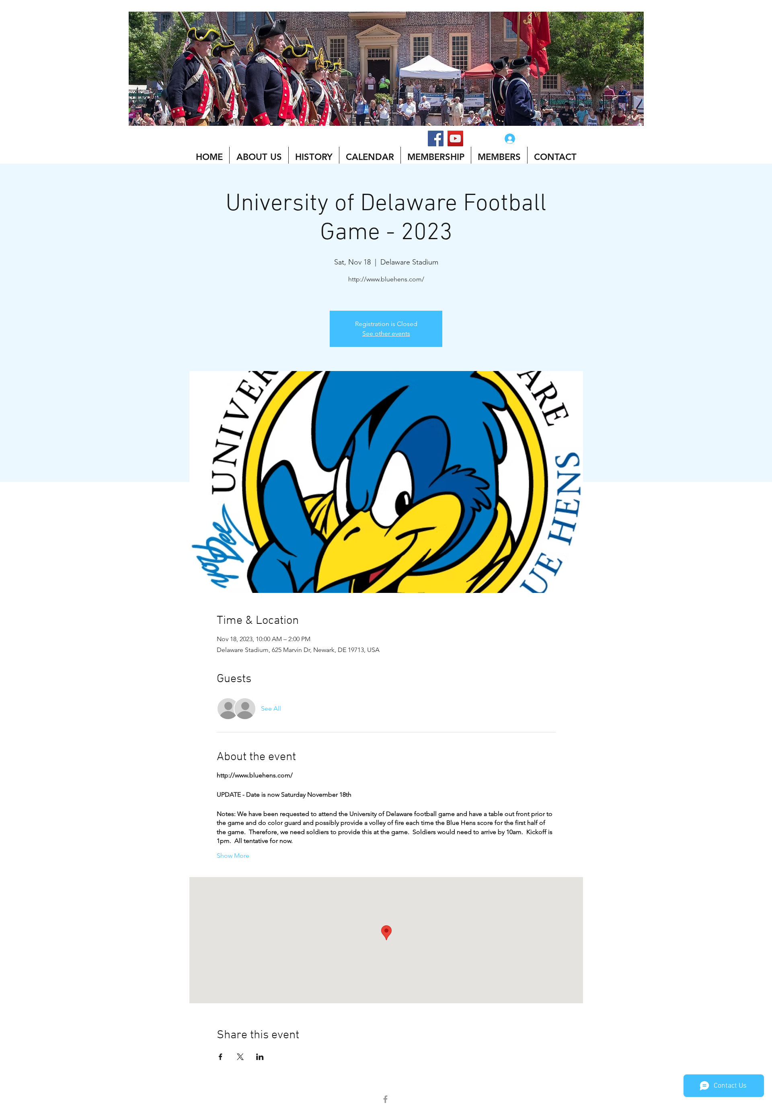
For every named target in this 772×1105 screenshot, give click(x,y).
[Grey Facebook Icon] (385, 1099)
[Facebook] (435, 138)
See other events (386, 333)
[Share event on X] (240, 1057)
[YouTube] (455, 138)
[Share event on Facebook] (220, 1057)
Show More (233, 855)
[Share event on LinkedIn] (260, 1057)
